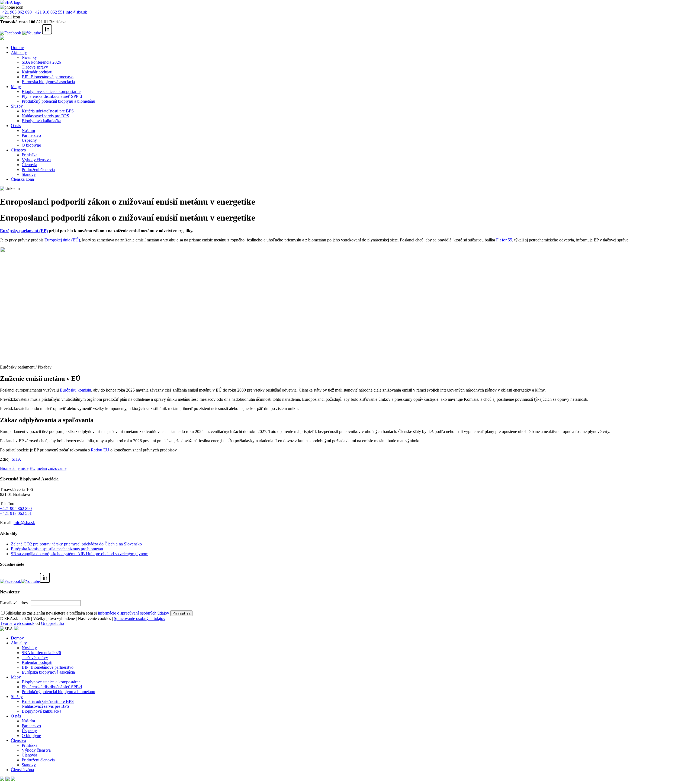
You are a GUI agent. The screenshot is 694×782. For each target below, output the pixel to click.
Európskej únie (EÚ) (61, 240)
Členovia (29, 164)
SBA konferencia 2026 (41, 62)
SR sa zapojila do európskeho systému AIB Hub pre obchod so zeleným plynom (79, 553)
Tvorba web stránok (17, 623)
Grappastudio (52, 623)
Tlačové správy (35, 67)
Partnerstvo (31, 135)
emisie (23, 468)
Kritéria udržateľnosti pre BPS (48, 111)
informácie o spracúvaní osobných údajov (133, 613)
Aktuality (19, 52)
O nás (16, 125)
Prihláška (29, 155)
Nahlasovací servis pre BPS (45, 116)
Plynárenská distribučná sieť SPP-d (52, 96)
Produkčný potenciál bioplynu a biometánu (58, 101)
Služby (17, 106)
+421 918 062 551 (49, 12)
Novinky (29, 57)
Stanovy (29, 174)
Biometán (8, 468)
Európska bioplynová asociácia (48, 81)
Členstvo (18, 150)
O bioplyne (31, 145)
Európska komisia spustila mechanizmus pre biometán (57, 549)
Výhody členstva (36, 159)
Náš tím (28, 130)
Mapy (16, 86)
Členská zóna (22, 179)
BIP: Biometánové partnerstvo (47, 77)
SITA (16, 459)
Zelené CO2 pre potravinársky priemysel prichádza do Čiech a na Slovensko (76, 544)
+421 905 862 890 (16, 12)
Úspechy (29, 140)
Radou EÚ (100, 450)
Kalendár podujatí (37, 72)
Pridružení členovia (38, 169)
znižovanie (57, 468)
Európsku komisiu (75, 390)
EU (33, 468)
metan (42, 468)
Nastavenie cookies (94, 618)
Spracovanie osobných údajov (139, 618)
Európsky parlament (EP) (24, 230)
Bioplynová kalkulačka (41, 120)
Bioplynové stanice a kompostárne (51, 91)
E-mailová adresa (15, 602)
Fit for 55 (504, 240)
